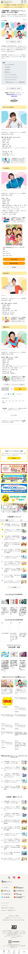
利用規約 (17, 915)
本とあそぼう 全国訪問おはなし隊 (8, 910)
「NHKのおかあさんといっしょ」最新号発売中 (15, 82)
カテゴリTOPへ (14, 415)
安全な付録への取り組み (20, 920)
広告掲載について (8, 917)
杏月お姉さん (8, 69)
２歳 (9, 400)
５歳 (19, 400)
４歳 (16, 400)
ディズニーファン (4, 905)
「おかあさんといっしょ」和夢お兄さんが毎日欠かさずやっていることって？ (17, 409)
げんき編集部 (4, 20)
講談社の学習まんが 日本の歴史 (7, 907)
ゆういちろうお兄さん (9, 64)
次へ (20, 389)
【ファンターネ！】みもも (10, 74)
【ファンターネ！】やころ (10, 79)
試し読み (14, 267)
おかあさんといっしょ (8, 7)
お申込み (14, 458)
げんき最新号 (7, 4)
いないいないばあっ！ (19, 7)
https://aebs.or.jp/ (14, 937)
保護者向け (4, 402)
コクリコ (4, 668)
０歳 (3, 400)
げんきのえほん (20, 4)
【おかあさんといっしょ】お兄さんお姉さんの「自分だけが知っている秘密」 (10, 421)
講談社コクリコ (13, 669)
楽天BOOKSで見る (14, 263)
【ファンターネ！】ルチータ (11, 77)
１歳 (6, 400)
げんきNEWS (13, 4)
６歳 (23, 400)
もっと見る (14, 587)
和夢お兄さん (8, 72)
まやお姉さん (8, 67)
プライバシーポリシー (17, 917)
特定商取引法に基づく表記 (8, 920)
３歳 (13, 400)
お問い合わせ (11, 915)
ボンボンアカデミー (5, 903)
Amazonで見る (14, 259)
